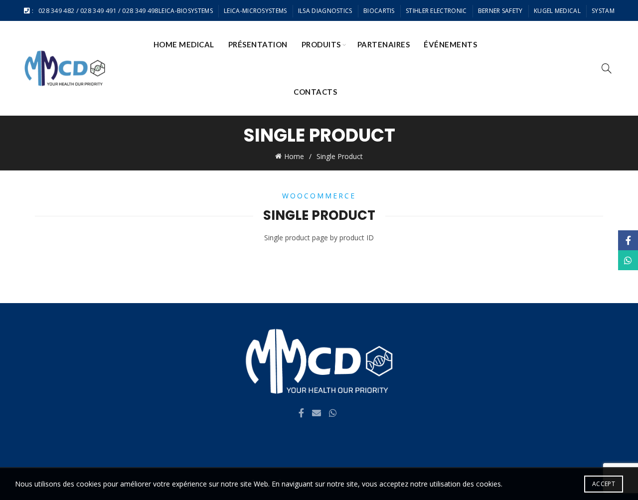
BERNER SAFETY (500, 10)
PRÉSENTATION (258, 44)
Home (294, 156)
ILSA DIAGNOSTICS (325, 10)
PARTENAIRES (383, 44)
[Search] (607, 68)
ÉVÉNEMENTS (450, 44)
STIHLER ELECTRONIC (436, 10)
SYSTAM (603, 10)
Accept (603, 484)
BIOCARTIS (379, 10)
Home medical (184, 44)
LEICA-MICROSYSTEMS (255, 10)
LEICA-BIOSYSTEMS (186, 10)
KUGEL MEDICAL (557, 10)
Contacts (315, 91)
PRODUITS (321, 44)
